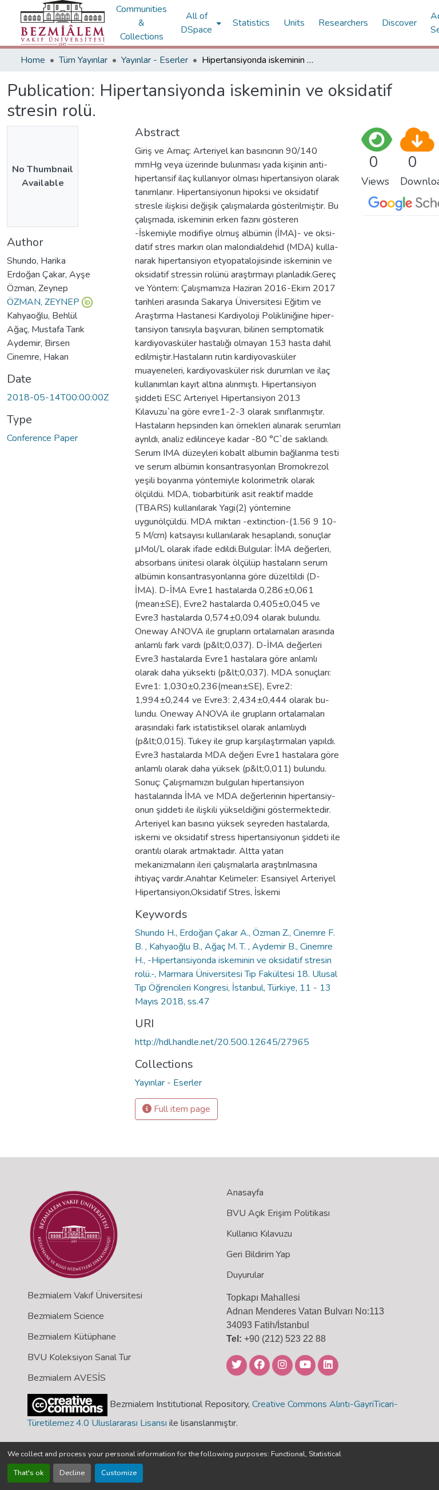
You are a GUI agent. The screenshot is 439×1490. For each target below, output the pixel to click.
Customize (119, 1473)
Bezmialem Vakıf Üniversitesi (84, 1295)
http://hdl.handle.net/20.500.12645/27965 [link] (222, 1042)
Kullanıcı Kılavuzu (259, 1233)
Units (294, 23)
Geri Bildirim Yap (258, 1254)
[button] (63, 23)
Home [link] (33, 60)
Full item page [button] (180, 1109)
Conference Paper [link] (42, 438)
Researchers (343, 23)
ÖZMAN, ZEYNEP (43, 302)
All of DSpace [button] (196, 23)
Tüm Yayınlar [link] (83, 60)
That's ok (28, 1473)
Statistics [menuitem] (251, 23)
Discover (399, 23)
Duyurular (245, 1275)
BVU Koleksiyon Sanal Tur (79, 1357)
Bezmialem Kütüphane (71, 1336)
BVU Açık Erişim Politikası (278, 1213)
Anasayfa (245, 1192)
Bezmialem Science (65, 1316)
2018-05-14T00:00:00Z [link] (58, 397)
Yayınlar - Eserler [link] (154, 60)
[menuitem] (199, 23)
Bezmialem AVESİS (66, 1377)
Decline (72, 1473)
